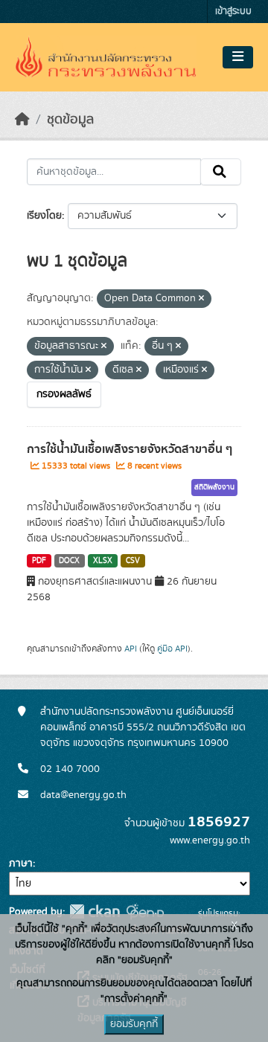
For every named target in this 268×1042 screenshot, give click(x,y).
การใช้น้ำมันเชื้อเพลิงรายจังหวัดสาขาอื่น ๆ (129, 449)
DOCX (69, 561)
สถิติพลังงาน (214, 487)
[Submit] (220, 171)
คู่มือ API (172, 648)
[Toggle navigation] (238, 57)
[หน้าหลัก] (22, 119)
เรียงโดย (44, 215)
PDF (39, 561)
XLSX (102, 561)
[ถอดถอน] (201, 299)
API (130, 648)
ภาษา (21, 863)
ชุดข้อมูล (70, 119)
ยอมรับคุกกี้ (134, 1024)
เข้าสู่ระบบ (233, 11)
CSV (133, 561)
